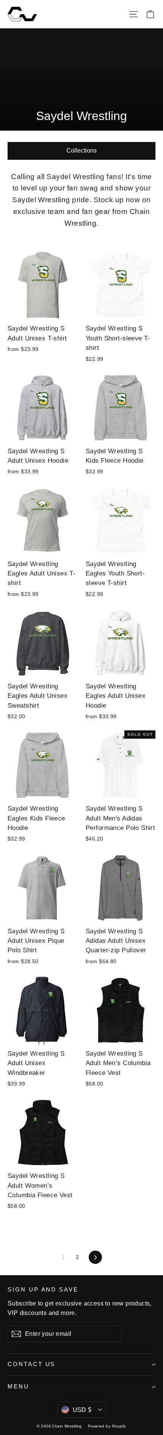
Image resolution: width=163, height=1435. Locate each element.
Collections (81, 150)
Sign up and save (43, 1290)
